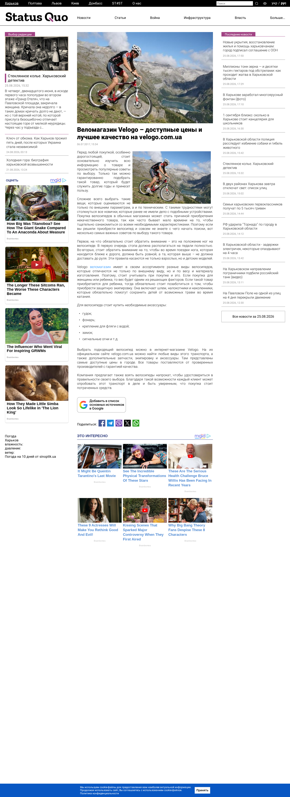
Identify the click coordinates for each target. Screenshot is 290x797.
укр (274, 3)
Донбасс (95, 3)
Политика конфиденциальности (99, 793)
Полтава (35, 3)
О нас (136, 3)
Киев (75, 3)
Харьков (11, 3)
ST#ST (117, 3)
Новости (83, 18)
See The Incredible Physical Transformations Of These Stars (144, 476)
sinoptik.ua (47, 457)
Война (155, 18)
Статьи (120, 18)
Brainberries (100, 482)
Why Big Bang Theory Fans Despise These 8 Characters (186, 530)
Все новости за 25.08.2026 (253, 316)
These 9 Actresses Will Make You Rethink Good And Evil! (98, 530)
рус (283, 3)
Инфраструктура (197, 18)
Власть (240, 18)
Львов (57, 3)
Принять (202, 790)
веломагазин (100, 267)
